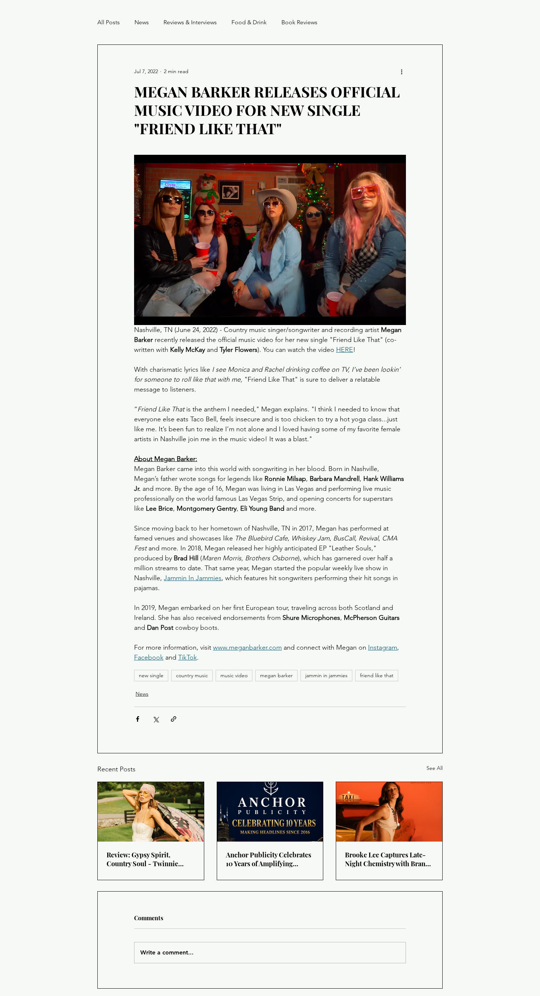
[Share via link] (173, 718)
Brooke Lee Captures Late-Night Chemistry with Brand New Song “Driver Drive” (387, 859)
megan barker (276, 675)
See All (434, 768)
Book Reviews (299, 22)
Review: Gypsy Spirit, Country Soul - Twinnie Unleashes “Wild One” (142, 859)
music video (234, 675)
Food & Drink (249, 22)
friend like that (376, 675)
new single (151, 675)
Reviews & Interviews (190, 22)
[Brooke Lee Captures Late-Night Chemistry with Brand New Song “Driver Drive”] (389, 812)
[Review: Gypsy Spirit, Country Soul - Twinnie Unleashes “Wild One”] (151, 812)
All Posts (108, 22)
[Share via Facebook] (137, 718)
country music (192, 675)
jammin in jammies (326, 675)
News (141, 22)
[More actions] (401, 71)
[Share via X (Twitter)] (155, 718)
